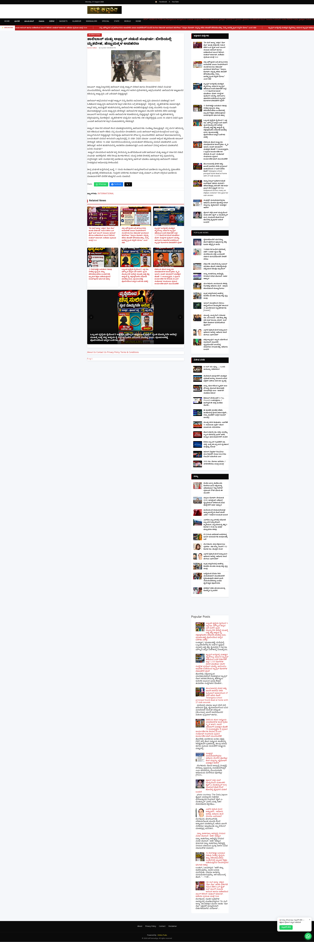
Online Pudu (162, 935)
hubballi (277, 19)
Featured (214, 19)
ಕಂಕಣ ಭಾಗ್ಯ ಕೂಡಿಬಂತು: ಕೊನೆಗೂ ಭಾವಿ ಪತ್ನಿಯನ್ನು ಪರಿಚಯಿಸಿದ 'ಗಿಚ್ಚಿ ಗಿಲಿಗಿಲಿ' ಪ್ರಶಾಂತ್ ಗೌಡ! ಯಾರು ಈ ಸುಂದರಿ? (213, 488)
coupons (198, 19)
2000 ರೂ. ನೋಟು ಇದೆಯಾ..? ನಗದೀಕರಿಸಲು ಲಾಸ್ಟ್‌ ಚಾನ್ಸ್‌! (214, 463)
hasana (269, 19)
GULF (262, 19)
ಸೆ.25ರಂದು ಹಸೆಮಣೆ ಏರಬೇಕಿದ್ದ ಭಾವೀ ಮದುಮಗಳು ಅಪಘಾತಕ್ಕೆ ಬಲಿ (215, 537)
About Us (91, 352)
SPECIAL (105, 21)
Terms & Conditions (129, 352)
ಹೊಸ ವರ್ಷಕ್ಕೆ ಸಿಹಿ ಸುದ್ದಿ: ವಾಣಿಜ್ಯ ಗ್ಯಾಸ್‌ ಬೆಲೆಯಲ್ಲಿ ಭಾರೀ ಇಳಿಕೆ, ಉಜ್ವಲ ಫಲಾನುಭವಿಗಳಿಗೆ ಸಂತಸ (215, 434)
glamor (238, 19)
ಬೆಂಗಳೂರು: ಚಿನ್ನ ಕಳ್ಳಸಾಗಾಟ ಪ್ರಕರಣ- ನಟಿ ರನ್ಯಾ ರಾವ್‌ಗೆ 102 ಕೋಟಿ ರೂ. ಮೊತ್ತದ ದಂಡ (215, 546)
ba (164, 19)
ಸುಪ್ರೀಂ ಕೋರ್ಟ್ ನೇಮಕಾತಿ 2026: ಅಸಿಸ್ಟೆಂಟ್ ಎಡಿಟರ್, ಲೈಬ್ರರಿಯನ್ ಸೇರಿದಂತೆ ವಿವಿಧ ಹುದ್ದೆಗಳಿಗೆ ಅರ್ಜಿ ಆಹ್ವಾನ (214, 502)
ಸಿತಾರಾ (41, 21)
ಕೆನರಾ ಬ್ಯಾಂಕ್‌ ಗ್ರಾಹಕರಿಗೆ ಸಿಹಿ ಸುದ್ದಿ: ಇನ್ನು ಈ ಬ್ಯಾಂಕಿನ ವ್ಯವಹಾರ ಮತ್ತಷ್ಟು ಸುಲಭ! (216, 444)
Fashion (205, 19)
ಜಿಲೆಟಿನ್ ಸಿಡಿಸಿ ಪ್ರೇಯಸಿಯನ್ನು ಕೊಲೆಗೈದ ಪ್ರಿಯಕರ (214, 589)
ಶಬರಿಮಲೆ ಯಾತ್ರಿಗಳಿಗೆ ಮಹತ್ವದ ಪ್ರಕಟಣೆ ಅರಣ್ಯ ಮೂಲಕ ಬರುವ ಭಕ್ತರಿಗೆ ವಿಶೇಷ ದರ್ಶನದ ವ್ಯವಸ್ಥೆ (215, 378)
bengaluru (181, 19)
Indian (309, 19)
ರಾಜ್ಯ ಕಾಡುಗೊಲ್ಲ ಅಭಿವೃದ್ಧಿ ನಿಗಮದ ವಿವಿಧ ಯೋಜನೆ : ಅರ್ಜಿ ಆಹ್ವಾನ (215, 276)
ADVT (146, 19)
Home (7, 21)
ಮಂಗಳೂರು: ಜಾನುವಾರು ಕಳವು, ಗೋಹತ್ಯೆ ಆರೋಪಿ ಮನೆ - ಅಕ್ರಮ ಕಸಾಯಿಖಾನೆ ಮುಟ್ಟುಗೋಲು (215, 286)
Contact (162, 926)
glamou (245, 19)
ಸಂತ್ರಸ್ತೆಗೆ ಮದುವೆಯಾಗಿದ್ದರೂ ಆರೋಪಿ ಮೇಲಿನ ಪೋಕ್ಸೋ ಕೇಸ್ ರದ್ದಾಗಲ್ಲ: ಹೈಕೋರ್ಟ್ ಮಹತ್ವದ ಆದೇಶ (215, 204)
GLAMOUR (76, 21)
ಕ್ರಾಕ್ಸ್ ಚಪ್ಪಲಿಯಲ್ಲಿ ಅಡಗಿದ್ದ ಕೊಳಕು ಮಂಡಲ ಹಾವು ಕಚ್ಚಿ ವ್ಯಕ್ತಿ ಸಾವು (215, 296)
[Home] (102, 10)
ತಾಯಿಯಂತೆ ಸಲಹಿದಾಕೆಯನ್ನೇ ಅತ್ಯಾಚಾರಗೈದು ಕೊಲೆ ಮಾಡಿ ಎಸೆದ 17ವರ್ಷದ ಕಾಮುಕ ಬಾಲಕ (215, 512)
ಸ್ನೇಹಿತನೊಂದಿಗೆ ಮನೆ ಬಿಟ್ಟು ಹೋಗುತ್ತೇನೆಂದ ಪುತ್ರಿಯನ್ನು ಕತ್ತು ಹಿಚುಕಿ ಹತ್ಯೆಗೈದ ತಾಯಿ (215, 242)
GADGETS (63, 21)
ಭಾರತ (17, 21)
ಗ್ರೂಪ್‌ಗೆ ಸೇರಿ (286, 927)
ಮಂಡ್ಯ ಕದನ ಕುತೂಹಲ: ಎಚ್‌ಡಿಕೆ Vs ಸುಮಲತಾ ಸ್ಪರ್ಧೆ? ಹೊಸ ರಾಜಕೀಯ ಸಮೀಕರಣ (215, 425)
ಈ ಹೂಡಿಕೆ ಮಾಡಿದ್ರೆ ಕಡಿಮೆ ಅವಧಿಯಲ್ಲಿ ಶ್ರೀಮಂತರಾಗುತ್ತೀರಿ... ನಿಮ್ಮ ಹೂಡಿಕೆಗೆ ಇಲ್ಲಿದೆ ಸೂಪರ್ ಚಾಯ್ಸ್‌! (215, 414)
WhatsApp (102, 184)
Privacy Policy (113, 352)
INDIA (290, 19)
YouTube (175, 2)
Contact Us (101, 352)
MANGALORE (91, 21)
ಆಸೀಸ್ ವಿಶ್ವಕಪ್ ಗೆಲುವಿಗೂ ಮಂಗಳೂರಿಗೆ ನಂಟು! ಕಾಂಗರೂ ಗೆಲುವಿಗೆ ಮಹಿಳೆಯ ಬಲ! (214, 454)
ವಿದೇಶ (51, 21)
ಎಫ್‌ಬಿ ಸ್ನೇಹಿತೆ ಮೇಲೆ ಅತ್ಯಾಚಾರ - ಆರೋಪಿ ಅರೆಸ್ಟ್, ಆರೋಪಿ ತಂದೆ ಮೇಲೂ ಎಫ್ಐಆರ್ (215, 332)
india (284, 19)
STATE (116, 21)
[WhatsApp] (308, 936)
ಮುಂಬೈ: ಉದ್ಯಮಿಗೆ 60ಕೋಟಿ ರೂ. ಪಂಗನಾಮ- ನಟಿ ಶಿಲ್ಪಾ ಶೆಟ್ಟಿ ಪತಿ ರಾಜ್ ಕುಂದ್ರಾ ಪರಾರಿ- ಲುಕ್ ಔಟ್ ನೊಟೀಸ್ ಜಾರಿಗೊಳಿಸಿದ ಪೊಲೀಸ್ (215, 320)
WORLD (127, 21)
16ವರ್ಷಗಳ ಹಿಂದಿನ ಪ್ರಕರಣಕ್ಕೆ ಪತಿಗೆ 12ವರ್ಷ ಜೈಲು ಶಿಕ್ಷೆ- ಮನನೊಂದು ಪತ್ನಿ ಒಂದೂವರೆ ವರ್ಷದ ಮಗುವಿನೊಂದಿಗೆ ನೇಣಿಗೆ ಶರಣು (215, 254)
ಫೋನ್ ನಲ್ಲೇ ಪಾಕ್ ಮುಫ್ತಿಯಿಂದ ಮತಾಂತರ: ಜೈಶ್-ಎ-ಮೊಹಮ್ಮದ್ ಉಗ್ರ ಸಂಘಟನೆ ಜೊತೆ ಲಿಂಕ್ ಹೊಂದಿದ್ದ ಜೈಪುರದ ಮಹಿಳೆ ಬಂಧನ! (215, 218)
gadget (222, 19)
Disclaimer (172, 926)
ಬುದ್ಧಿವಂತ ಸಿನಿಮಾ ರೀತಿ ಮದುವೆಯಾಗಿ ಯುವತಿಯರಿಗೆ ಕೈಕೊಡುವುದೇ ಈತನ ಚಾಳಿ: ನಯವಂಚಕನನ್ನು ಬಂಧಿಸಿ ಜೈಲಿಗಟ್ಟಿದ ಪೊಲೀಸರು (214, 579)
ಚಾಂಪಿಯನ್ (29, 21)
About (139, 926)
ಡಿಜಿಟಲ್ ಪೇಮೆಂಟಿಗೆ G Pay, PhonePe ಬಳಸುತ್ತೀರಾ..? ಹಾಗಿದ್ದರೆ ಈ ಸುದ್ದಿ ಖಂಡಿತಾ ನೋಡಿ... (213, 402)
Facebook (163, 2)
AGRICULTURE (156, 19)
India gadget (299, 19)
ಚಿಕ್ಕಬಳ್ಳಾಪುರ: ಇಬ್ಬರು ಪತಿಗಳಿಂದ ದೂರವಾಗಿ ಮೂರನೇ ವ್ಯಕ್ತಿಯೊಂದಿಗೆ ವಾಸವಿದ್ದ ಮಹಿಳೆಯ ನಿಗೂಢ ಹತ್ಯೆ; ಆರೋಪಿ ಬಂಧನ (215, 345)
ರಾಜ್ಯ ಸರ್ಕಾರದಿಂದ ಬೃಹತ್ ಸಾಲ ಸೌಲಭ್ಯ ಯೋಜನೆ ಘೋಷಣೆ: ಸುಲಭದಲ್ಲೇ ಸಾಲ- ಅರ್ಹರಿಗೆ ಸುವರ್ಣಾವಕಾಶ (215, 390)
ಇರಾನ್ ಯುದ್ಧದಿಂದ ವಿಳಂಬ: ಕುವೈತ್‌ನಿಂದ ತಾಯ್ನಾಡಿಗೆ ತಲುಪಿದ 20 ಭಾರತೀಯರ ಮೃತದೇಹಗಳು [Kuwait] (215, 307)
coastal (190, 19)
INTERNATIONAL (94, 35)
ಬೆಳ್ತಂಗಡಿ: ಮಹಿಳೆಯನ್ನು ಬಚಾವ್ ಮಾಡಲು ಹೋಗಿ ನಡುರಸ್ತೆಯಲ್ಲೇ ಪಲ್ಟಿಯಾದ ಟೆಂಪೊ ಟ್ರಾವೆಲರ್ (215, 266)
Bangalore (171, 19)
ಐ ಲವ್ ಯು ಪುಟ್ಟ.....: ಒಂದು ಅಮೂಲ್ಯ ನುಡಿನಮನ (214, 368)
